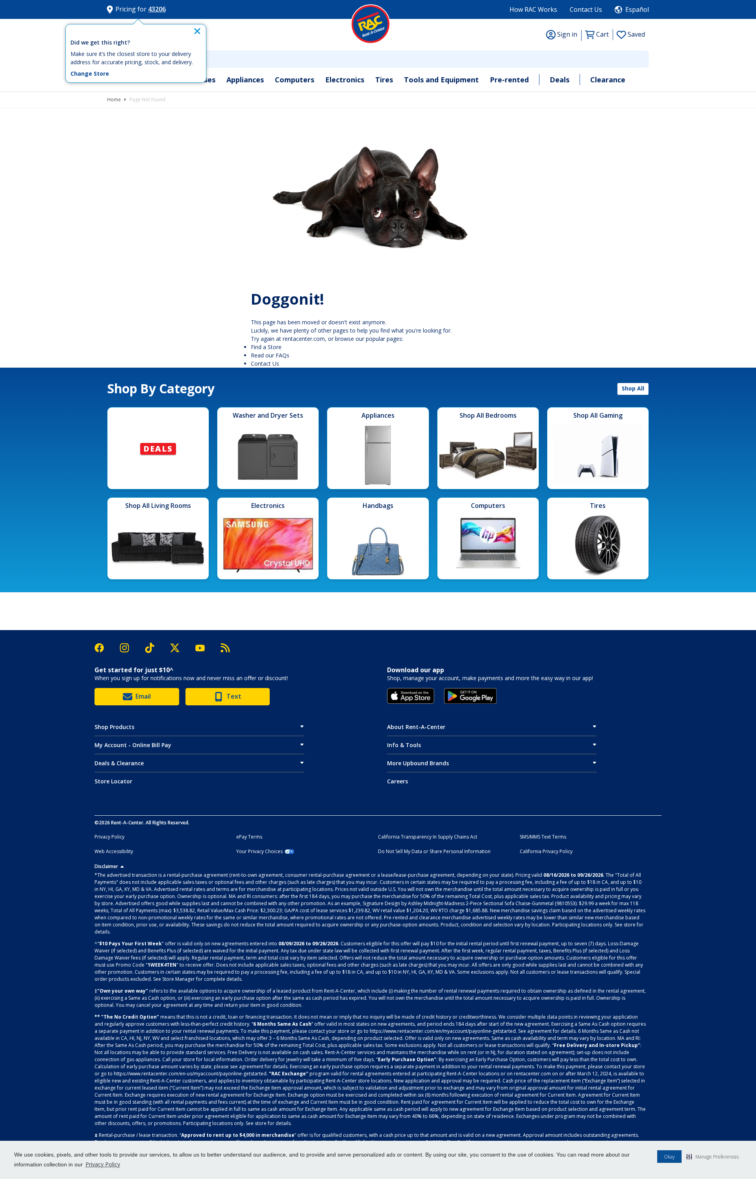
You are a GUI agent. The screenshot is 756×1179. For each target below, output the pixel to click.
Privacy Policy (102, 1164)
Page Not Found (147, 99)
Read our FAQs (270, 355)
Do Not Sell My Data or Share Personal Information (434, 851)
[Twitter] (178, 647)
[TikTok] (153, 648)
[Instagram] (128, 648)
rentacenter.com (304, 338)
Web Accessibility (113, 851)
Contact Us (586, 9)
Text (233, 696)
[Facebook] (103, 648)
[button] (712, 1156)
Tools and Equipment (441, 79)
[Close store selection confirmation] (197, 31)
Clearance (607, 79)
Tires (384, 79)
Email (143, 696)
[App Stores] (410, 696)
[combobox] (378, 59)
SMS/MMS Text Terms (543, 837)
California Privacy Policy (546, 851)
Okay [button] (669, 1156)
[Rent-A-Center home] (370, 24)
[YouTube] (204, 648)
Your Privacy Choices (259, 851)
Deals (559, 79)
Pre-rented (509, 79)
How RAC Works (533, 9)
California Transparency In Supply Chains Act (427, 837)
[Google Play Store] (470, 696)
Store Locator (113, 781)
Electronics (344, 79)
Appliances (245, 79)
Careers (397, 781)
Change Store (89, 74)
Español (637, 9)
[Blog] (225, 648)
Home (114, 99)
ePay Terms (249, 837)
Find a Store (266, 347)
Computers (294, 79)
